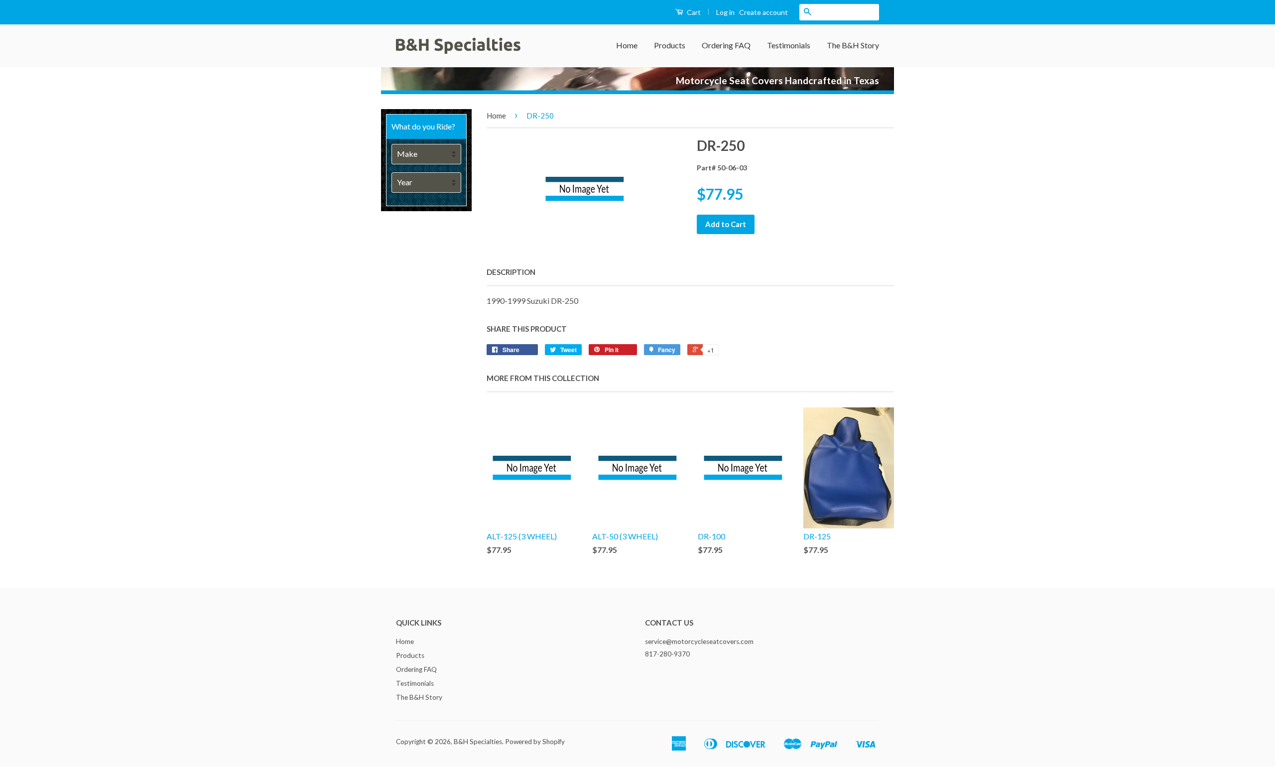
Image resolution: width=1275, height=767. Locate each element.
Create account (763, 12)
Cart (693, 12)
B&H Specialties (478, 742)
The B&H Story (853, 45)
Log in (725, 12)
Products (669, 45)
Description (511, 271)
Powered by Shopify (535, 742)
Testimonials (788, 45)
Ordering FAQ (726, 45)
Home (627, 45)
